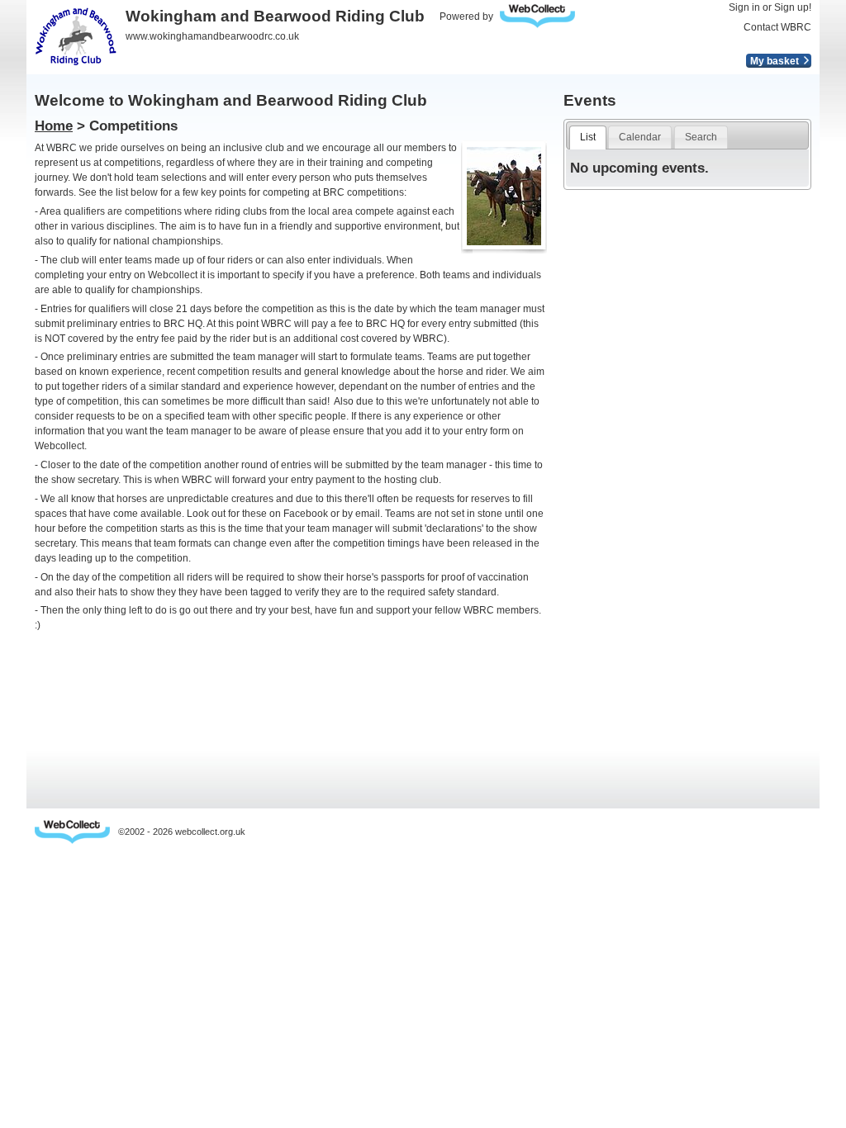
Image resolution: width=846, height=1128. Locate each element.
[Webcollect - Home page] (541, 15)
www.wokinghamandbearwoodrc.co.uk (212, 36)
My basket (774, 61)
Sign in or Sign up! (770, 7)
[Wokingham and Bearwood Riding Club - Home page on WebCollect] (76, 36)
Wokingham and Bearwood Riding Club (275, 16)
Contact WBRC (777, 27)
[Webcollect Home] (72, 832)
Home (54, 126)
